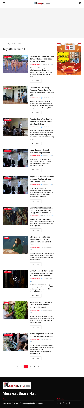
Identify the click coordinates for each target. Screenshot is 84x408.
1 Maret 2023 (46, 155)
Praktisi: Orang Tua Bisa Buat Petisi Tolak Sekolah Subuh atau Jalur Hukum (41, 121)
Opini (6, 238)
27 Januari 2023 (46, 339)
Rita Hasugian (36, 64)
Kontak (40, 403)
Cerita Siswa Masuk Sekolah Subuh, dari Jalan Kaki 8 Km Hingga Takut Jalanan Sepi (41, 210)
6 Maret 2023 (46, 98)
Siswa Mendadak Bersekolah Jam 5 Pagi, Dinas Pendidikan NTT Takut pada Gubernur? (41, 273)
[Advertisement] (42, 23)
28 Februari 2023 (45, 215)
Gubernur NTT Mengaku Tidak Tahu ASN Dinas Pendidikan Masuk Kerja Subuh (42, 58)
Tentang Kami (7, 403)
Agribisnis (8, 334)
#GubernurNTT (16, 44)
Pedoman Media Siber (28, 403)
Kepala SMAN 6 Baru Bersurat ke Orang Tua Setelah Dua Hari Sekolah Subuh (41, 179)
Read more (35, 81)
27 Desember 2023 (47, 278)
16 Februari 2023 (47, 310)
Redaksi (16, 403)
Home (4, 44)
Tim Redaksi (35, 215)
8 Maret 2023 (46, 64)
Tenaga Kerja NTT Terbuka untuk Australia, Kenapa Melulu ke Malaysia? (41, 304)
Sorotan (7, 57)
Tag (9, 44)
